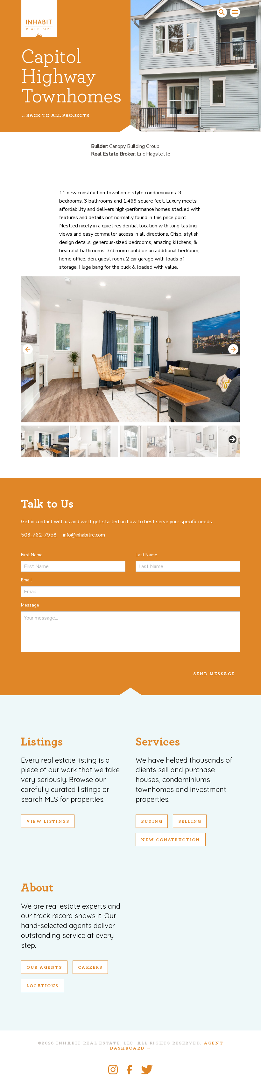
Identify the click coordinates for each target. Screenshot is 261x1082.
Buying (151, 821)
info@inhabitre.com (84, 534)
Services (158, 742)
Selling (189, 821)
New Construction (170, 840)
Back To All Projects (57, 115)
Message (30, 605)
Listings (42, 742)
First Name (32, 555)
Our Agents (44, 967)
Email (26, 580)
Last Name (146, 555)
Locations (42, 986)
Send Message (214, 674)
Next (233, 349)
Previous (28, 349)
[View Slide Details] (130, 349)
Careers (90, 967)
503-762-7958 (39, 534)
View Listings (47, 821)
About (37, 888)
